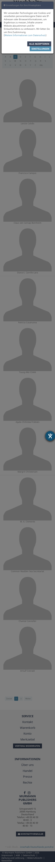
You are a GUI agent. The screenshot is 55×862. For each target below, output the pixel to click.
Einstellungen (40, 48)
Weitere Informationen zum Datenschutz (25, 35)
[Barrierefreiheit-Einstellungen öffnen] (50, 436)
